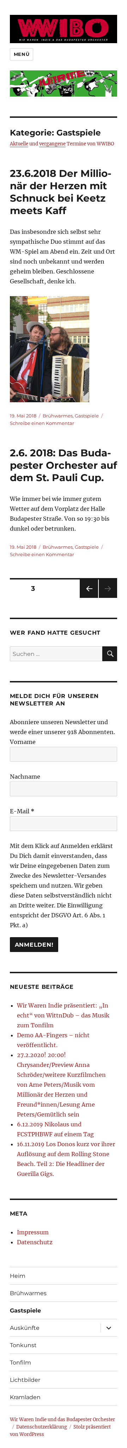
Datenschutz (35, 1242)
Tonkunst (23, 1345)
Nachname (25, 776)
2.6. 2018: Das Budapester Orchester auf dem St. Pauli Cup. (63, 465)
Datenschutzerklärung (41, 1427)
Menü (21, 54)
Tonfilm (20, 1362)
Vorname (23, 741)
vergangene (52, 144)
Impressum (33, 1232)
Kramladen (25, 1397)
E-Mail (22, 811)
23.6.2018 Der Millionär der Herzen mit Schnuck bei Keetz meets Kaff (60, 192)
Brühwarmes (58, 416)
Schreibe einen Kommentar (42, 423)
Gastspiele (87, 416)
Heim (17, 1276)
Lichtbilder (25, 1380)
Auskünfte (25, 1328)
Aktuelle (19, 144)
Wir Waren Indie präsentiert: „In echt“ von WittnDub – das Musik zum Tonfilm (63, 1015)
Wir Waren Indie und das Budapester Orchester (62, 1420)
